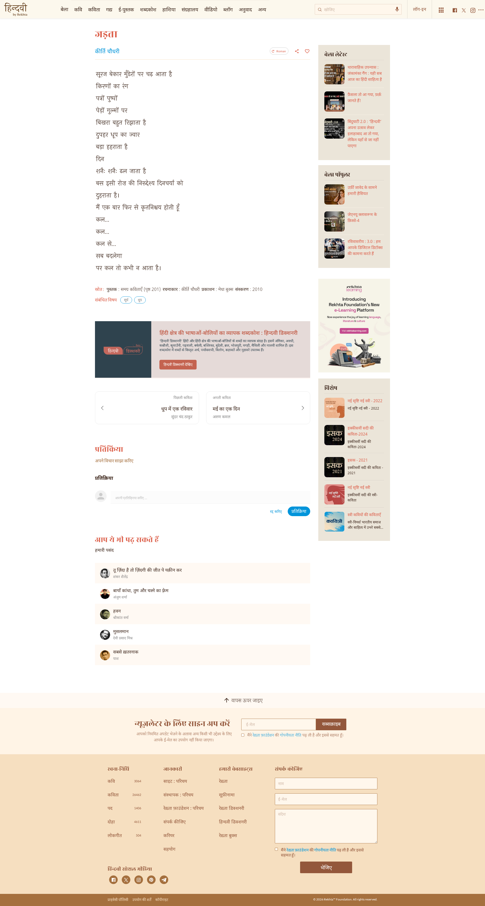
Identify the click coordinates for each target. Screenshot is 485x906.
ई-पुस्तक (126, 9)
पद (124, 809)
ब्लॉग (228, 9)
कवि (78, 9)
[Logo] (15, 10)
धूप (140, 300)
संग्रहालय (190, 9)
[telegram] (164, 879)
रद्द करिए (276, 512)
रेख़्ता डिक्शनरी (231, 809)
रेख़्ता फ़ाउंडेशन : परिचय (183, 809)
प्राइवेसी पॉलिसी (118, 899)
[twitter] (126, 879)
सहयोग (169, 849)
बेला (64, 9)
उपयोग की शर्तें (141, 899)
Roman (281, 51)
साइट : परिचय (175, 782)
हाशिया (169, 9)
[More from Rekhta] (441, 10)
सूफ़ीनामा (227, 795)
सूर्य (126, 300)
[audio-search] (397, 9)
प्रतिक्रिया (299, 512)
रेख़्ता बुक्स (228, 836)
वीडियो (210, 9)
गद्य (109, 9)
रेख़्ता (223, 782)
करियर (168, 836)
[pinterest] (151, 879)
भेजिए (326, 867)
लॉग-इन (419, 9)
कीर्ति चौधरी (107, 52)
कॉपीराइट (161, 899)
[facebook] (113, 879)
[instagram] (138, 879)
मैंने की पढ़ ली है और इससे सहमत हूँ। (295, 735)
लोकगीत (124, 836)
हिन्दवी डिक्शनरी (233, 822)
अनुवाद (245, 9)
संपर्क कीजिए (174, 822)
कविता (94, 9)
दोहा (124, 822)
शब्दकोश (148, 9)
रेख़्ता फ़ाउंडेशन (263, 735)
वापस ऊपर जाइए (247, 701)
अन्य (262, 9)
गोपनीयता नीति (290, 735)
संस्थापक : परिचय (178, 795)
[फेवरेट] (306, 50)
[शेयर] (296, 51)
